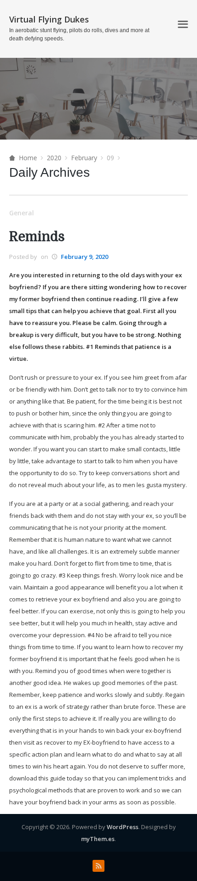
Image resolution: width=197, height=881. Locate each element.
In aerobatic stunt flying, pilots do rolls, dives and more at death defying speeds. (79, 34)
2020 (54, 157)
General (21, 212)
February (84, 157)
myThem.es (98, 839)
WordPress (122, 827)
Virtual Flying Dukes (49, 19)
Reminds (37, 237)
